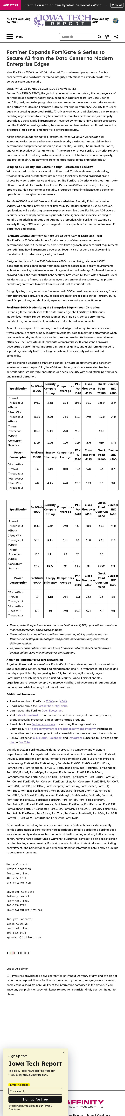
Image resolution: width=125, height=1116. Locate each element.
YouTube (24, 742)
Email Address (19, 1084)
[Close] (63, 1052)
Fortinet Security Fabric (52, 706)
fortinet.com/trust (27, 715)
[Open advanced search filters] (107, 36)
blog (12, 742)
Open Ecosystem (52, 710)
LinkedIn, (42, 737)
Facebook (55, 737)
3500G (50, 701)
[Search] (99, 36)
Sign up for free (35, 1099)
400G (63, 701)
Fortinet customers (43, 724)
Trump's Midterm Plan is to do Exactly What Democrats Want (54, 5)
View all (117, 5)
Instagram (75, 737)
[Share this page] (116, 36)
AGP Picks (10, 5)
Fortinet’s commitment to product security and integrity (61, 728)
